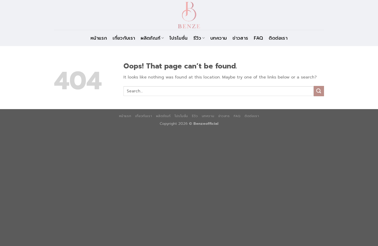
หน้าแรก (99, 38)
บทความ (218, 38)
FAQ (258, 38)
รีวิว (197, 38)
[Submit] (319, 91)
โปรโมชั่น (178, 38)
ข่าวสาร (240, 38)
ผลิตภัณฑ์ (150, 38)
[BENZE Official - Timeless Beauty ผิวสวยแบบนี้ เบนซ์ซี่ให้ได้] (189, 15)
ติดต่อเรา (278, 38)
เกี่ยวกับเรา (124, 38)
